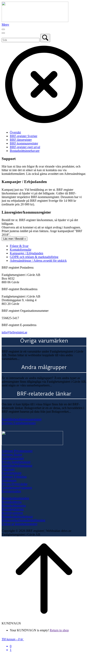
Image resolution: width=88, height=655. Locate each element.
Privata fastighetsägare (16, 462)
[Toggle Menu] (3, 29)
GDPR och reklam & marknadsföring (34, 257)
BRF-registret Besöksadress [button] (19, 289)
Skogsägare (9, 480)
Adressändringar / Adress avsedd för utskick (38, 260)
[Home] (35, 21)
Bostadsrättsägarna (14, 505)
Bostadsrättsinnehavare (24, 150)
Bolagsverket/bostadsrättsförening (23, 520)
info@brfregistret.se (14, 332)
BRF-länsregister (21, 139)
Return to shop (59, 630)
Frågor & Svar (19, 246)
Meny (5, 24)
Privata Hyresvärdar (14, 484)
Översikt (15, 132)
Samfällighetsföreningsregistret (21, 419)
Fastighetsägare (11, 473)
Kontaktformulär (20, 249)
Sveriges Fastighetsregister (19, 423)
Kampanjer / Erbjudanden (26, 253)
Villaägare (8, 469)
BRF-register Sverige (23, 136)
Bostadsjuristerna (13, 509)
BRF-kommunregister (24, 143)
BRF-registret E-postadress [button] (19, 325)
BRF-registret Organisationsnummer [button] (25, 310)
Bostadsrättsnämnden (15, 498)
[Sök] (45, 38)
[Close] (3, 33)
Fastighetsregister (13, 458)
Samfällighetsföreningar (17, 465)
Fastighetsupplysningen (17, 487)
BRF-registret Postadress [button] (18, 267)
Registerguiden (11, 491)
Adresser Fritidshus (14, 476)
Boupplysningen (12, 513)
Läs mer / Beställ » (14, 238)
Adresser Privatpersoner (17, 451)
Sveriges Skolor (12, 454)
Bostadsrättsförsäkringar (17, 516)
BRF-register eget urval (25, 147)
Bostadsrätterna (11, 502)
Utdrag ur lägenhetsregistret (19, 524)
